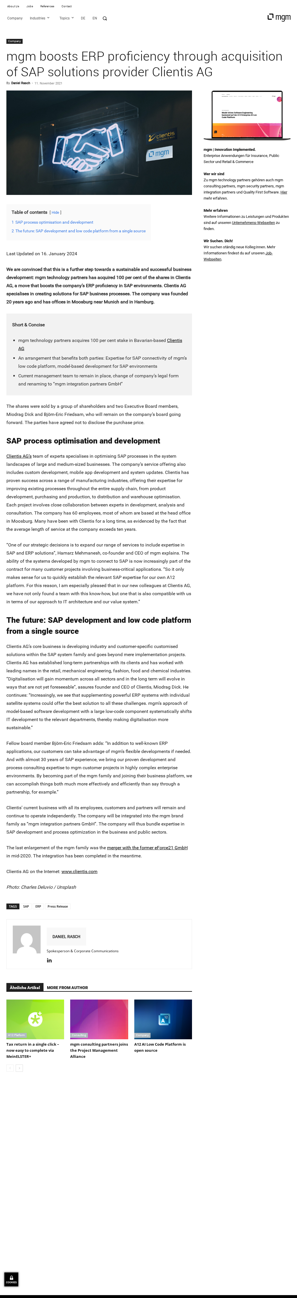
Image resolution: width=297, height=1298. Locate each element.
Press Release (58, 906)
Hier (283, 192)
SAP (26, 906)
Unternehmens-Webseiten (253, 222)
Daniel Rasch (20, 83)
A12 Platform (16, 1035)
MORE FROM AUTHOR (67, 987)
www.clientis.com (79, 871)
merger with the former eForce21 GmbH (147, 847)
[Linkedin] (51, 960)
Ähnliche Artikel (25, 987)
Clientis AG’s (19, 456)
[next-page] (19, 1068)
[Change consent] (11, 1279)
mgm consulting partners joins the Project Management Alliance (99, 1050)
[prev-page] (10, 1068)
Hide (55, 212)
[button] (104, 18)
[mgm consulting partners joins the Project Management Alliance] (99, 1019)
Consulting (79, 1035)
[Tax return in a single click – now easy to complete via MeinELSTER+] (35, 1019)
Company (14, 41)
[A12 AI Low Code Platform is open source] (163, 1019)
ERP (38, 906)
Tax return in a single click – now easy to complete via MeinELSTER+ (32, 1050)
